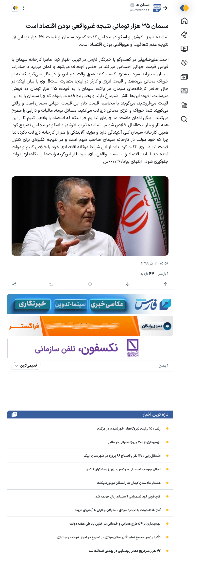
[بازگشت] (165, 7)
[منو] (23, 8)
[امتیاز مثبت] (165, 284)
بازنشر (163, 273)
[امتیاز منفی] (128, 284)
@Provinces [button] (140, 10)
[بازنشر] (51, 284)
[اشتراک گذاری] (14, 284)
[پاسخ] (90, 284)
